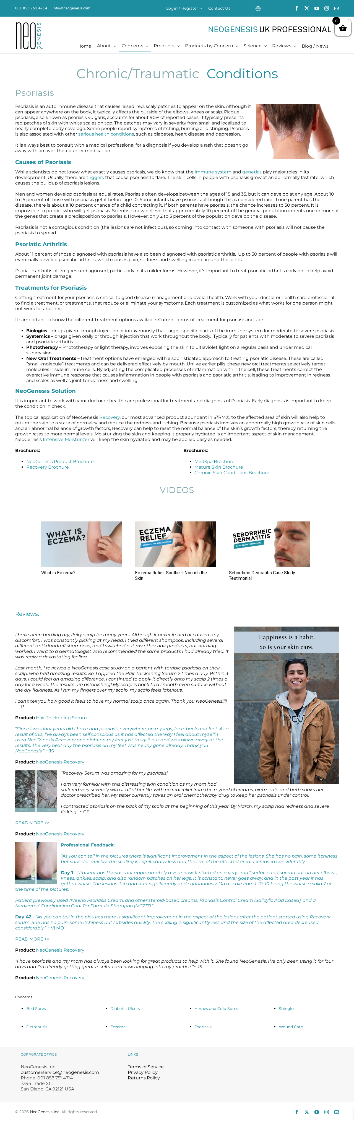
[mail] (336, 8)
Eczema (118, 1026)
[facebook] (297, 8)
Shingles (287, 1008)
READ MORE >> (32, 822)
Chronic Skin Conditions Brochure (231, 472)
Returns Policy (144, 1078)
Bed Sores (36, 1008)
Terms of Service (146, 1066)
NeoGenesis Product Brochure (60, 461)
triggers (95, 177)
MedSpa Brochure (214, 461)
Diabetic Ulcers (125, 1008)
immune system (213, 172)
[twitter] (306, 8)
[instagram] (326, 8)
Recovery (109, 417)
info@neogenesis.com (71, 8)
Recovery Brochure (47, 467)
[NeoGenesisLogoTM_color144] (29, 24)
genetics (252, 172)
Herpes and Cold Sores (216, 1008)
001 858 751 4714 (31, 8)
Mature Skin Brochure (218, 467)
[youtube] (316, 8)
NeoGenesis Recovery (60, 762)
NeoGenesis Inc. (45, 1111)
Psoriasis (203, 1026)
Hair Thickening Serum (61, 717)
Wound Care (291, 1026)
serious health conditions (106, 134)
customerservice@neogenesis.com (60, 1072)
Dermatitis (36, 1026)
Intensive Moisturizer (66, 439)
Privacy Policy (143, 1072)
